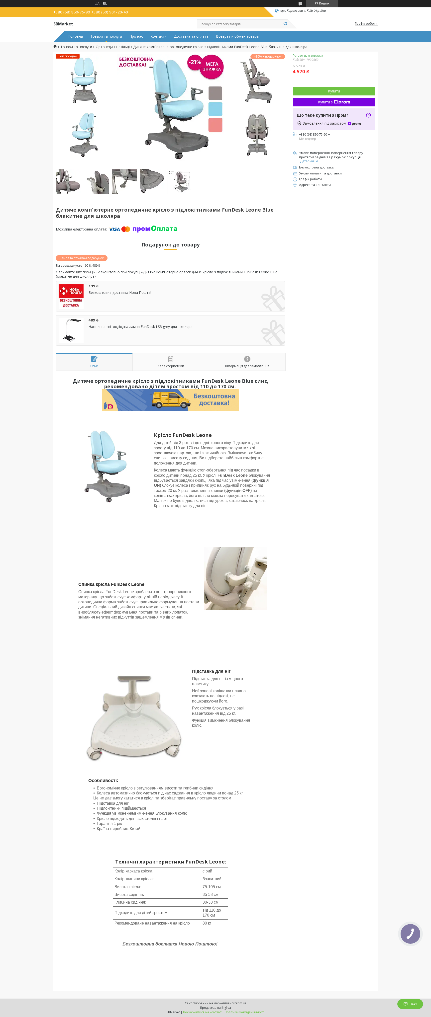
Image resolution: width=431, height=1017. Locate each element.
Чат (414, 1004)
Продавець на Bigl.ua (215, 1008)
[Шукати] (285, 23)
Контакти (158, 36)
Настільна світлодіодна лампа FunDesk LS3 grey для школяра (141, 326)
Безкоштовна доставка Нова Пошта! (120, 292)
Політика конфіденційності (244, 1012)
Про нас (136, 36)
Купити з (325, 102)
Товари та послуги (106, 36)
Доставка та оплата (191, 36)
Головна (75, 36)
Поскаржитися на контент (202, 1012)
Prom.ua (240, 1003)
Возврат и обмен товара (237, 36)
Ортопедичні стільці (113, 47)
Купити (334, 91)
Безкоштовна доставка (316, 167)
